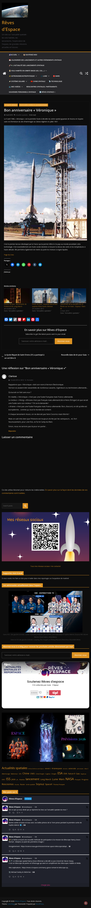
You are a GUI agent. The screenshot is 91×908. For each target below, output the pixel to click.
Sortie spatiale (30, 784)
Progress (85, 779)
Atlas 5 (86, 768)
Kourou (22, 779)
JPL (17, 779)
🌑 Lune (44, 76)
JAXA (13, 779)
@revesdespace (27, 807)
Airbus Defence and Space (36, 768)
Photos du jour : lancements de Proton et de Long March (15, 305)
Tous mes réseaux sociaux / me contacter (45, 566)
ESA (60, 773)
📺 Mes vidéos (14, 87)
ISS (8, 779)
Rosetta (17, 784)
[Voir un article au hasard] (86, 73)
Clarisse (13, 376)
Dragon (53, 774)
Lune (55, 779)
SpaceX (48, 784)
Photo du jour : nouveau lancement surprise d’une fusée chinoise (44, 305)
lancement (32, 779)
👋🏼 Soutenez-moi (30, 55)
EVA (65, 773)
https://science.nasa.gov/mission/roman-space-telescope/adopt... (44, 846)
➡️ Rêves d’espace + (47, 92)
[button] (18, 54)
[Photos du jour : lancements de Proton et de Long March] (17, 295)
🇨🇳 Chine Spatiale (38, 81)
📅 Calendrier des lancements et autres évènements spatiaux (35, 60)
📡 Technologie (55, 81)
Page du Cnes (9, 255)
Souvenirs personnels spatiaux (22, 92)
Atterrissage (6, 774)
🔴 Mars (56, 76)
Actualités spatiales (11, 105)
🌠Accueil (13, 55)
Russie (22, 784)
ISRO (3, 780)
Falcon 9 (71, 773)
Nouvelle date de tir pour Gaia (74, 355)
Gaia (78, 773)
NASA (69, 779)
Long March (45, 779)
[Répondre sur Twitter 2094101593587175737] (10, 876)
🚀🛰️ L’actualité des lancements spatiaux (26, 65)
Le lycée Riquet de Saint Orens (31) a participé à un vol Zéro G (24, 356)
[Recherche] (25, 505)
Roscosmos (8, 784)
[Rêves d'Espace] (4, 73)
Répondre (12, 431)
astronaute (80, 768)
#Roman (40, 861)
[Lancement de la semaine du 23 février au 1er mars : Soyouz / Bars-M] (73, 295)
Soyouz (40, 784)
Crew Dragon (40, 774)
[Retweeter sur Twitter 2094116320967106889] (14, 812)
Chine (26, 773)
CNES (32, 773)
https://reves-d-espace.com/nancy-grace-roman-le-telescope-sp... (45, 867)
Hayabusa (83, 774)
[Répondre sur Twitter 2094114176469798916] (10, 829)
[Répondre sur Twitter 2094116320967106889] (10, 812)
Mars (61, 779)
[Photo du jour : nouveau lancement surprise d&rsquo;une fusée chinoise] (45, 295)
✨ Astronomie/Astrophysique (22, 76)
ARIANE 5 (48, 769)
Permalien (30, 380)
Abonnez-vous (63, 341)
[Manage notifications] (86, 903)
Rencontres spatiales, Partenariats (41, 87)
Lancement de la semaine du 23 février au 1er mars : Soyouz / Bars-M (73, 306)
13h (36, 837)
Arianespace (57, 768)
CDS (20, 774)
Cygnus (47, 774)
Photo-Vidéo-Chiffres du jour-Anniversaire (33, 105)
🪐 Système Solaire (17, 81)
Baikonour (14, 774)
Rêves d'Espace (15, 807)
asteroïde (72, 768)
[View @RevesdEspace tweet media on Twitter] (69, 846)
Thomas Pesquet (59, 784)
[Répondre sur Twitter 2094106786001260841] (10, 851)
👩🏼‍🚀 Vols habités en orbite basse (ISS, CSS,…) (26, 71)
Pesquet (78, 780)
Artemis (65, 768)
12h (36, 807)
